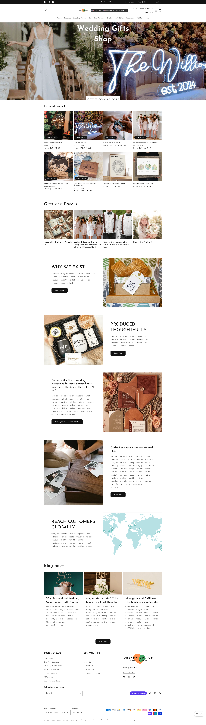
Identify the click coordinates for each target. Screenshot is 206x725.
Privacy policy (99, 720)
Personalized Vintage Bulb (53, 142)
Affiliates (48, 677)
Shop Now (118, 353)
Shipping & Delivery (52, 666)
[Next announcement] (125, 2)
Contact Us (88, 666)
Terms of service (113, 720)
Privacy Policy (50, 673)
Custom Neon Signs (80, 142)
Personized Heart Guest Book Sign (56, 183)
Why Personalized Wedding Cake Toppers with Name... (62, 600)
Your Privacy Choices (53, 681)
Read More (59, 290)
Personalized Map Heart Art (143, 183)
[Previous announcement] (80, 2)
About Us (87, 662)
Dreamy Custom (56, 720)
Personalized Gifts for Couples (58, 242)
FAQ (85, 658)
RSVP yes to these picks (67, 422)
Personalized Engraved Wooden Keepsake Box (85, 184)
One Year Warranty (52, 662)
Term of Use (89, 669)
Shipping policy (129, 720)
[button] (46, 10)
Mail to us (129, 673)
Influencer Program (92, 673)
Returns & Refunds (52, 669)
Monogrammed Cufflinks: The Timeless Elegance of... (141, 600)
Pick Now (118, 495)
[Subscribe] (80, 693)
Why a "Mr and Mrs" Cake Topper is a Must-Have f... (102, 600)
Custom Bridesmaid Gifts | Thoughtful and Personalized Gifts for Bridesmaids (87, 244)
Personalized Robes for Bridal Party (145, 142)
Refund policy (85, 720)
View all (103, 642)
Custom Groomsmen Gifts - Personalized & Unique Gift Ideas (116, 244)
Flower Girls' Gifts (141, 242)
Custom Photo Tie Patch (111, 142)
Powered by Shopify (69, 720)
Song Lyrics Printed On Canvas (114, 183)
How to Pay (48, 658)
